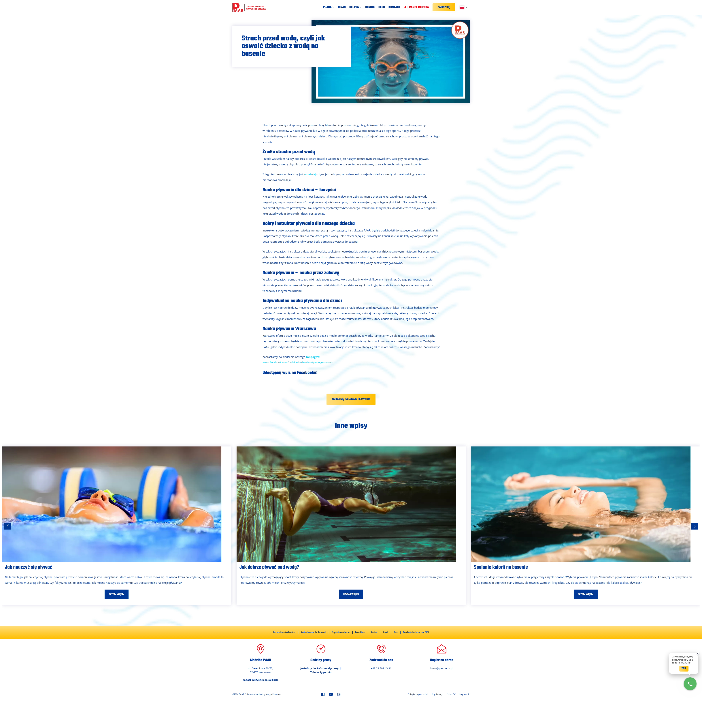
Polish (465, 7)
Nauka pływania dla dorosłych (313, 632)
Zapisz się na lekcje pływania (351, 399)
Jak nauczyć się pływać (28, 567)
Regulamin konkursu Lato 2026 (416, 632)
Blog (381, 7)
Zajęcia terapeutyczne (341, 632)
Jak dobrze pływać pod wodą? (269, 567)
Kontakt (394, 7)
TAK (684, 668)
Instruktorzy (360, 632)
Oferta (354, 7)
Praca (327, 7)
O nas (342, 7)
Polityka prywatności (418, 694)
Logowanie (464, 694)
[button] (694, 526)
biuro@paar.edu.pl (441, 668)
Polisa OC (451, 694)
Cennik (370, 7)
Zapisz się (444, 7)
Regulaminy (437, 694)
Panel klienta (419, 7)
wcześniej (310, 174)
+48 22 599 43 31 (381, 668)
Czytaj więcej (116, 594)
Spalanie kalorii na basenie (501, 567)
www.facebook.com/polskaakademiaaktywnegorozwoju (298, 362)
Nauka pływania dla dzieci (284, 632)
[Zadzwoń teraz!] (690, 683)
